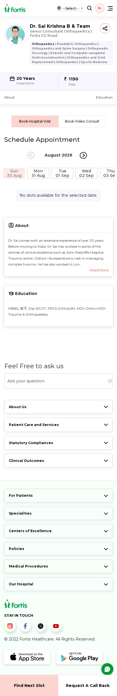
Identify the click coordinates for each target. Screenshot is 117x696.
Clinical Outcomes (26, 461)
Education (104, 97)
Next (83, 155)
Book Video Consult (82, 121)
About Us (17, 407)
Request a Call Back (88, 685)
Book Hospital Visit (35, 121)
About (9, 97)
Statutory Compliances (31, 443)
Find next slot (29, 685)
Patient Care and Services (34, 425)
